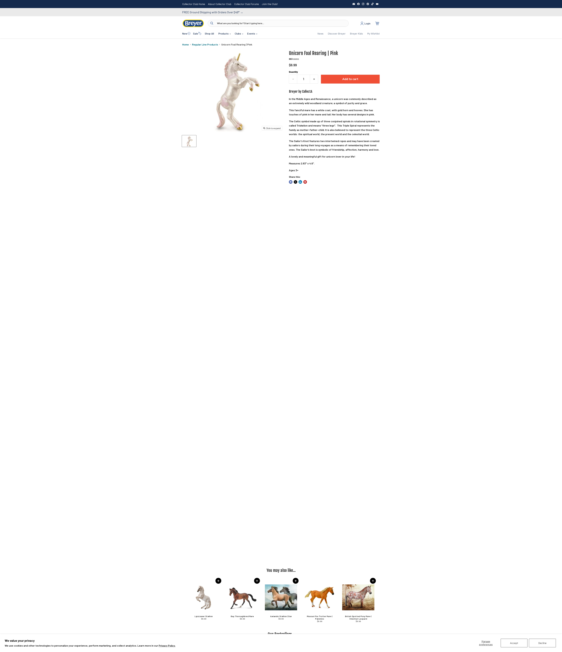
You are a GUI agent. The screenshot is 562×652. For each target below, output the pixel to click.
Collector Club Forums (246, 4)
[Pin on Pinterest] (305, 182)
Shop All (209, 33)
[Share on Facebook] (290, 182)
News (320, 33)
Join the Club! (270, 4)
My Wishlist (373, 33)
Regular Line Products (205, 44)
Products (223, 33)
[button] (218, 581)
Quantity (293, 71)
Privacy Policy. (167, 645)
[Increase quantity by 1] (314, 79)
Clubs (238, 33)
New (184, 33)
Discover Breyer (337, 33)
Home (185, 44)
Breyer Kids (356, 33)
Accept (514, 643)
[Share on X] (295, 182)
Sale (195, 33)
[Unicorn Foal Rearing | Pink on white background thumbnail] (189, 141)
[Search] (212, 23)
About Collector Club (219, 4)
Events (251, 33)
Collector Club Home (193, 4)
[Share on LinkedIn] (300, 182)
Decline (542, 643)
